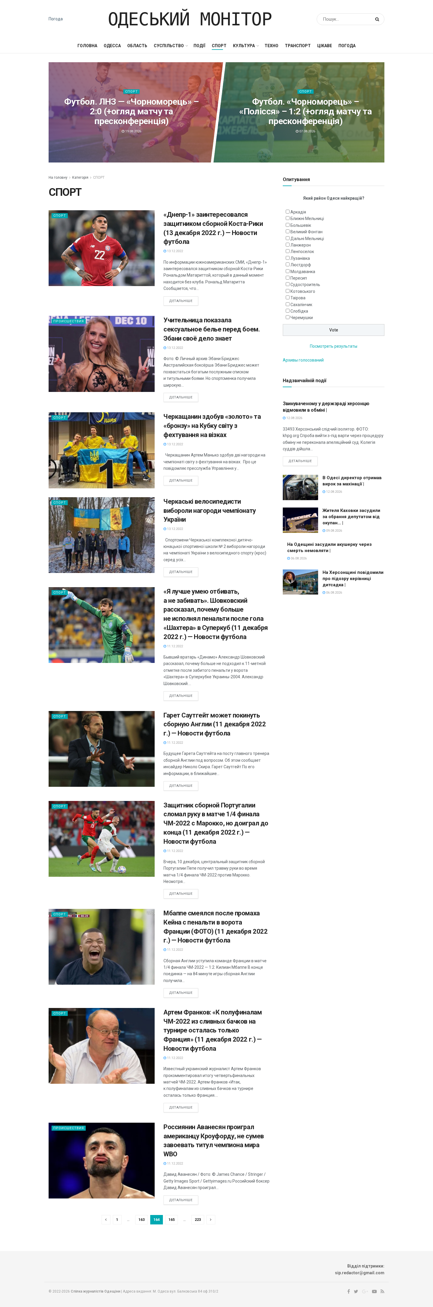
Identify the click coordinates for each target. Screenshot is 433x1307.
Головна (87, 45)
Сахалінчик (301, 304)
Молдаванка (302, 271)
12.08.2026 (293, 418)
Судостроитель (305, 284)
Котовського (302, 291)
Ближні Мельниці (307, 218)
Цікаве (324, 45)
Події (199, 45)
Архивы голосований (303, 360)
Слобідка (299, 311)
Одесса (112, 45)
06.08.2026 (298, 558)
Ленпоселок (302, 251)
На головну (58, 177)
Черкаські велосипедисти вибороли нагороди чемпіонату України (209, 510)
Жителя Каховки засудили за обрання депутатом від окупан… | (351, 517)
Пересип (298, 278)
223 (198, 1219)
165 (171, 1219)
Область (137, 45)
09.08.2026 (333, 531)
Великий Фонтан (306, 231)
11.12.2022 (174, 646)
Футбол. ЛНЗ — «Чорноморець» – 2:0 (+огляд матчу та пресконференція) (131, 111)
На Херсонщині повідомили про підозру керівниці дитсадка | (353, 578)
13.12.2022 (174, 251)
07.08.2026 (306, 131)
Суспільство (169, 45)
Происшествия (68, 321)
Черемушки (301, 317)
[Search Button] (378, 19)
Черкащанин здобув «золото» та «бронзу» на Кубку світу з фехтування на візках (212, 426)
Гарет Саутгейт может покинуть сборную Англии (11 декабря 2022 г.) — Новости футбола (214, 724)
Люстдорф (300, 264)
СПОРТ (219, 45)
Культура (244, 45)
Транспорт (298, 45)
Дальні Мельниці (307, 238)
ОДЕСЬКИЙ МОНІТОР (190, 19)
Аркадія (298, 212)
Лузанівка (300, 258)
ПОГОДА (347, 45)
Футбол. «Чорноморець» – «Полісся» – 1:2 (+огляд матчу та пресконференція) (305, 111)
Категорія (80, 177)
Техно (271, 45)
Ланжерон (300, 245)
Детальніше (181, 301)
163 (141, 1219)
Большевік (300, 225)
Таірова (297, 297)
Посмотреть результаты (333, 346)
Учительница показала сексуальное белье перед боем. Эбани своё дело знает (211, 329)
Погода (56, 19)
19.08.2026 (132, 131)
